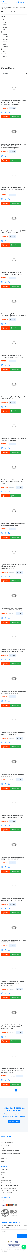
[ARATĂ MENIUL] (26, 2)
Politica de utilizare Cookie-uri (9, 1185)
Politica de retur (5, 1145)
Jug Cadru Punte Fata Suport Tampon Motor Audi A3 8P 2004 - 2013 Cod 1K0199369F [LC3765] (12, 983)
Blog (2, 1174)
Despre (3, 1172)
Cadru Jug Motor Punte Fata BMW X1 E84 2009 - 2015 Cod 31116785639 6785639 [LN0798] (13, 189)
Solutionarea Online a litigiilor (9, 1188)
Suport (3, 1140)
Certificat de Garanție (7, 1142)
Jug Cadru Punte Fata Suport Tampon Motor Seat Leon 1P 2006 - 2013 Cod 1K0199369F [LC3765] (12, 1070)
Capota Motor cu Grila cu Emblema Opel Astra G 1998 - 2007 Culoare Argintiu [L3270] (13, 481)
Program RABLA (5, 1148)
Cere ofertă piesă (14, 1121)
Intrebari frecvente (6, 1156)
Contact (3, 1177)
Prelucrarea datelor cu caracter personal (12, 1182)
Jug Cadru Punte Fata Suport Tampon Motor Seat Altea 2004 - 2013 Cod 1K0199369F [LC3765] (12, 1027)
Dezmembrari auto (6, 7)
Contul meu (4, 1169)
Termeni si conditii (6, 1180)
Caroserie (22, 7)
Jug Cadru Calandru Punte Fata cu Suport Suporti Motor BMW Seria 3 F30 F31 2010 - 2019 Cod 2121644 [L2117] (13, 566)
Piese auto (15, 7)
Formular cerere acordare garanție (10, 1153)
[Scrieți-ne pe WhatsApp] (23, 1247)
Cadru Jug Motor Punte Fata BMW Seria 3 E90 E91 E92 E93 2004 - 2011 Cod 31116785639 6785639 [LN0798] (13, 146)
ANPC (2, 1161)
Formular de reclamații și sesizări (10, 1150)
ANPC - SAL (4, 1158)
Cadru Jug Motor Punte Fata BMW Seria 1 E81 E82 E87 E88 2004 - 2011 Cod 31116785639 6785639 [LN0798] (13, 102)
